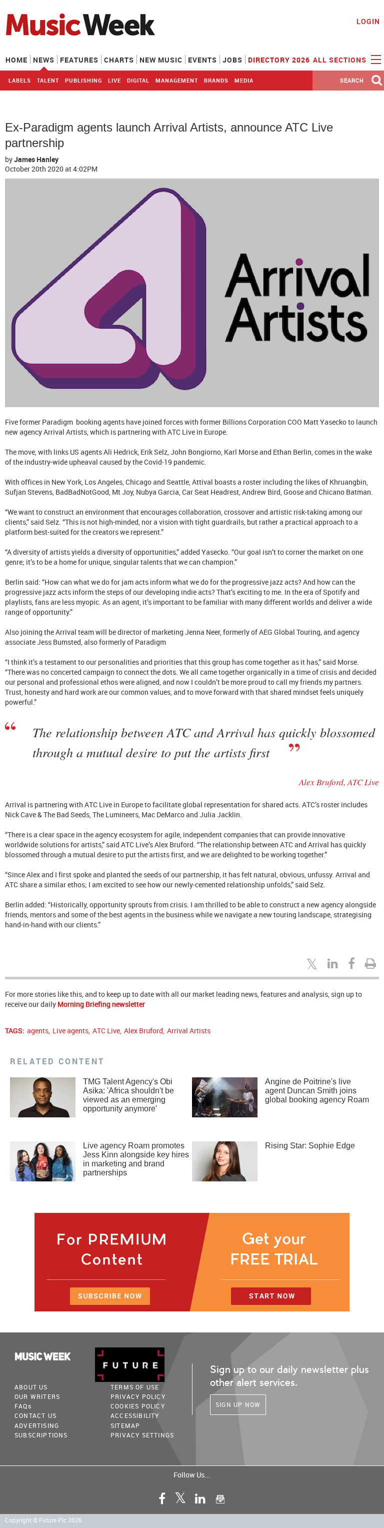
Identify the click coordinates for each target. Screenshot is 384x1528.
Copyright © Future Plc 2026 (43, 1520)
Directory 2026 (279, 60)
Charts (119, 60)
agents (37, 1030)
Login (368, 21)
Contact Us (35, 1415)
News (43, 60)
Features (79, 60)
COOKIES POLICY (137, 1406)
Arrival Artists (188, 1030)
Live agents (70, 1030)
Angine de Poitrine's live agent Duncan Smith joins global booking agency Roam (317, 1090)
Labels (19, 80)
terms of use (134, 1387)
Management (177, 80)
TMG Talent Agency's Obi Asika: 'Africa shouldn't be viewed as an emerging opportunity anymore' (128, 1095)
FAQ (23, 1406)
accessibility (135, 1415)
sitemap (125, 1425)
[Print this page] (372, 963)
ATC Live (106, 1030)
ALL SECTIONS (340, 60)
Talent (48, 80)
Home (17, 60)
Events (202, 60)
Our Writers (37, 1396)
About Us (31, 1387)
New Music (161, 60)
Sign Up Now (238, 1404)
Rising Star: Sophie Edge (310, 1145)
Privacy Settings (142, 1435)
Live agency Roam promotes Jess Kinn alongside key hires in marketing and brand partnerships (136, 1159)
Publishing (83, 80)
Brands (216, 80)
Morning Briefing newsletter (101, 1004)
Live (114, 80)
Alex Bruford (143, 1030)
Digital (138, 80)
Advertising (36, 1425)
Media (244, 80)
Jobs (232, 60)
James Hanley (36, 159)
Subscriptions (41, 1435)
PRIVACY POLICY (138, 1396)
